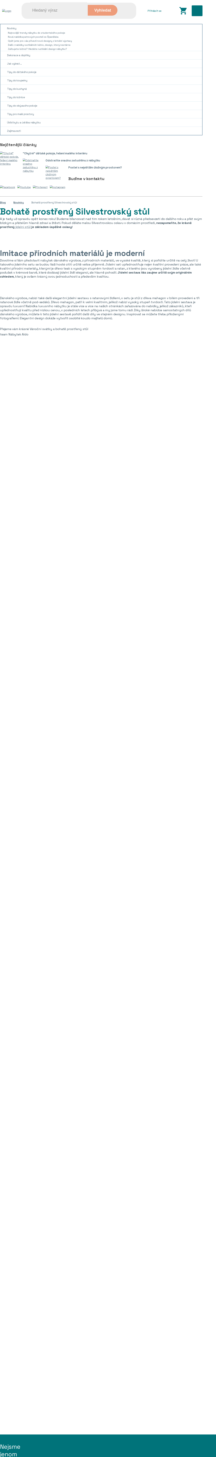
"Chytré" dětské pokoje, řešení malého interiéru (55, 153)
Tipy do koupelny (17, 80)
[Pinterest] (41, 187)
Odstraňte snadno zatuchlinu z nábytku (73, 160)
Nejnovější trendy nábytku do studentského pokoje (36, 32)
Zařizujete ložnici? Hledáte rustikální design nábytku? (37, 48)
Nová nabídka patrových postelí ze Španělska (33, 36)
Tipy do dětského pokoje (21, 72)
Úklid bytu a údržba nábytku (23, 122)
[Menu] (197, 10)
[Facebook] (8, 187)
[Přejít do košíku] (183, 10)
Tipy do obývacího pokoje (22, 105)
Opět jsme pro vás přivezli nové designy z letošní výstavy (40, 40)
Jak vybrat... (14, 63)
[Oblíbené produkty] (170, 10)
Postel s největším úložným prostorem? (95, 167)
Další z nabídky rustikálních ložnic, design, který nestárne (39, 44)
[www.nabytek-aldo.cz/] (6, 11)
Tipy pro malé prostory (20, 114)
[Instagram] (58, 187)
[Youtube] (24, 187)
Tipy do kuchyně (17, 88)
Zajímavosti (14, 130)
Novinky (11, 28)
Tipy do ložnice (16, 97)
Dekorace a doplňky (18, 55)
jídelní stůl (23, 227)
